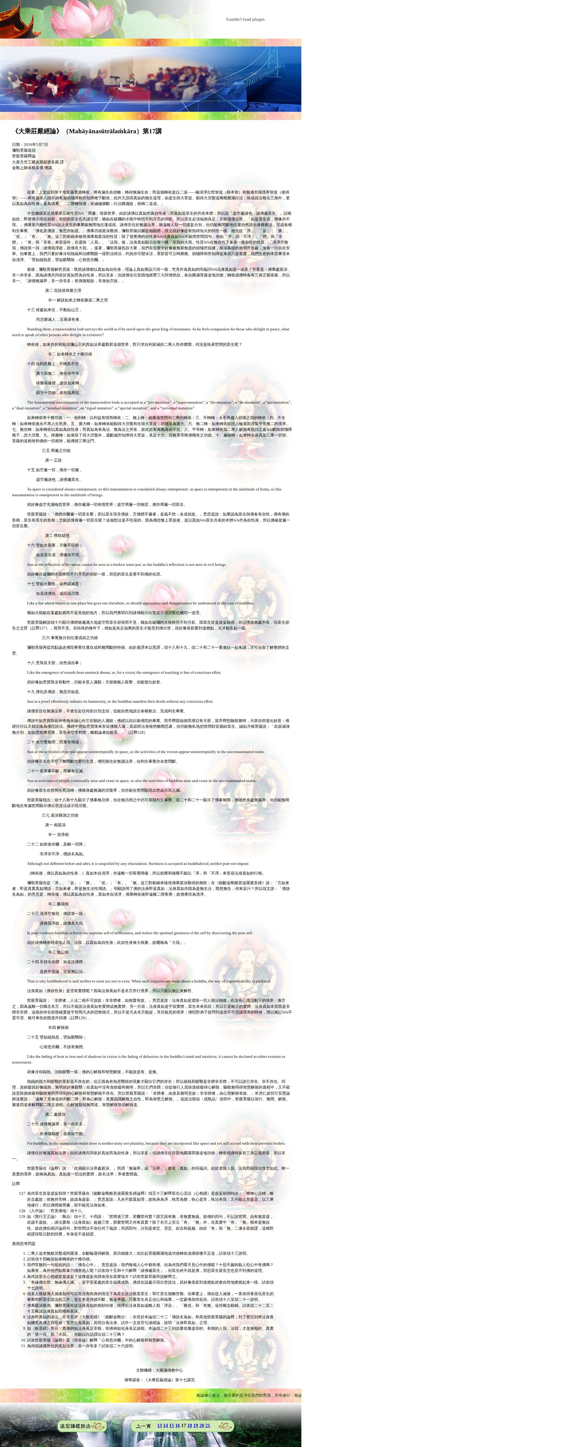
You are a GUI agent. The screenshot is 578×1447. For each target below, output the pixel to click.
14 (165, 1425)
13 (159, 1425)
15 (171, 1425)
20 (201, 1425)
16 (177, 1425)
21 (207, 1425)
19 (195, 1425)
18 (189, 1425)
